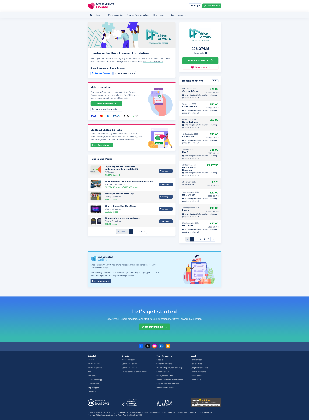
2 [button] (135, 231)
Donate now (201, 67)
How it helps (92, 376)
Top (216, 81)
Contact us (92, 392)
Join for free (214, 6)
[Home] (91, 15)
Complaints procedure (199, 368)
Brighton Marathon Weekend (167, 384)
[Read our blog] (168, 347)
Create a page (161, 360)
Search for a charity (129, 364)
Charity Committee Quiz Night (120, 206)
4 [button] (204, 239)
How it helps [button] (158, 15)
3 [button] (200, 239)
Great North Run (162, 372)
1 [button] (132, 231)
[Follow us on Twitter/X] (147, 347)
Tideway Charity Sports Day (119, 193)
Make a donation (115, 15)
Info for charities (94, 364)
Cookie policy (196, 380)
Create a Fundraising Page (138, 15)
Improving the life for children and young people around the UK (121, 168)
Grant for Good (93, 384)
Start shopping (99, 281)
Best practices (196, 364)
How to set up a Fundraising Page (169, 368)
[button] (206, 53)
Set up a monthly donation (105, 109)
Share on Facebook (103, 73)
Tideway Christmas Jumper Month (122, 218)
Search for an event (164, 364)
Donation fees (196, 360)
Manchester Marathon (165, 388)
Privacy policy (196, 376)
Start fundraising (100, 145)
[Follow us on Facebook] (141, 347)
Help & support (93, 388)
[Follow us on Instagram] (154, 347)
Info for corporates (95, 368)
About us (182, 15)
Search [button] (99, 15)
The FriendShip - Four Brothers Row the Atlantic (129, 181)
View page (165, 171)
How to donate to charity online (134, 372)
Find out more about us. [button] (153, 61)
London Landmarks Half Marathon (169, 380)
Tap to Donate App (95, 380)
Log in (197, 6)
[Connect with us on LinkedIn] (161, 347)
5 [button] (208, 239)
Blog (172, 15)
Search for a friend (129, 368)
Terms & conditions (198, 372)
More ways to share (126, 73)
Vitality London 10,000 (164, 376)
